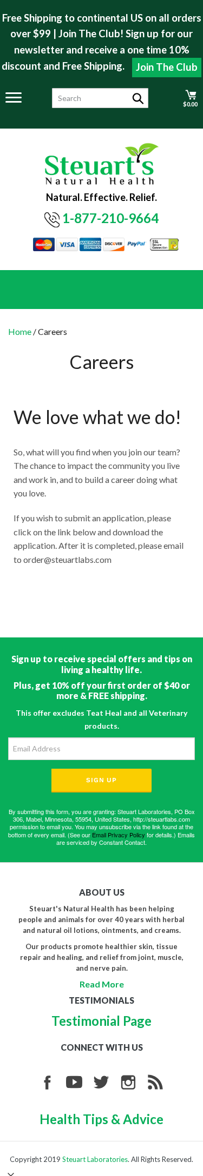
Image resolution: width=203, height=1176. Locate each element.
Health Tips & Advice (101, 1119)
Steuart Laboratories (95, 1159)
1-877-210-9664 (110, 218)
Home (19, 331)
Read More (102, 984)
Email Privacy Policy (118, 834)
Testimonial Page (101, 1021)
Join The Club (167, 67)
